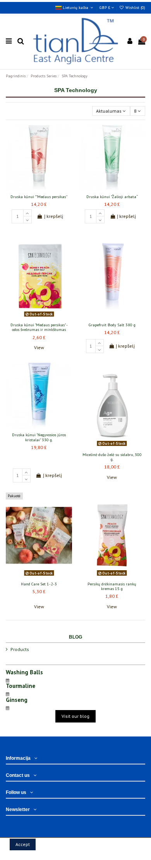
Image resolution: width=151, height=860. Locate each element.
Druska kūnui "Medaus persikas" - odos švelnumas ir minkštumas (39, 327)
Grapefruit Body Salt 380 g (112, 324)
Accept (22, 844)
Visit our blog (75, 716)
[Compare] (39, 188)
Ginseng (16, 699)
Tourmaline (20, 685)
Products (19, 649)
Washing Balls (24, 672)
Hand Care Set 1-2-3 (39, 584)
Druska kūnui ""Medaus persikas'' (38, 196)
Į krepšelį (53, 216)
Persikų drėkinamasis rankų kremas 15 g (112, 586)
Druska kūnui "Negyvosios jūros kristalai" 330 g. (39, 437)
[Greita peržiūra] (48, 188)
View (39, 347)
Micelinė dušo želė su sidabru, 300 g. (112, 457)
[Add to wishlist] (29, 188)
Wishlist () (134, 7)
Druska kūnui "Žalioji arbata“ (112, 196)
